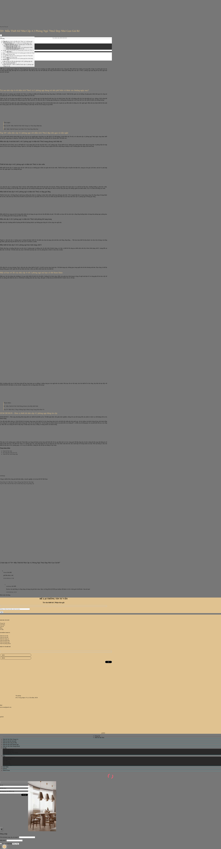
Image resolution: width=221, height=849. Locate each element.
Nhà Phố (8, 762)
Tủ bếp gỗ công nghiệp (12, 752)
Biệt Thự (8, 763)
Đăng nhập (15, 843)
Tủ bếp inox (9, 754)
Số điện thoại (3, 788)
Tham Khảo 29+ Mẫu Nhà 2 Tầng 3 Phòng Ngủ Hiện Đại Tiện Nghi (16, 482)
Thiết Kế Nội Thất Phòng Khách (11, 746)
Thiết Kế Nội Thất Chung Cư (10, 739)
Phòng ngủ (6, 26)
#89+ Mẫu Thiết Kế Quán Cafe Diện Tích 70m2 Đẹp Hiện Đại (21, 129)
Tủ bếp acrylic (9, 749)
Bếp (7, 760)
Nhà (3, 26)
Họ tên (1, 785)
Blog (4, 53)
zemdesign (8, 586)
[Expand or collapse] (0, 37)
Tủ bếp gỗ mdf (10, 751)
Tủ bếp (4, 50)
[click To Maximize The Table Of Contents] (1, 35)
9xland (5, 572)
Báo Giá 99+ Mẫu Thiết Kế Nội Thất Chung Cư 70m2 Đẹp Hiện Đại (23, 125)
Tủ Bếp (5, 748)
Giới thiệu (5, 54)
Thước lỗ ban (6, 770)
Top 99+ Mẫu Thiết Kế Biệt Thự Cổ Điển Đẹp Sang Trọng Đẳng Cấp (17, 483)
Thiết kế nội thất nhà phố (9, 741)
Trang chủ (97, 736)
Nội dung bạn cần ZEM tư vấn (7, 791)
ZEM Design (23, 445)
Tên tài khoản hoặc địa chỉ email (9, 837)
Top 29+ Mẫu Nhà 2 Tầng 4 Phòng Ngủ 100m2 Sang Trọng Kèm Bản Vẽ (24, 409)
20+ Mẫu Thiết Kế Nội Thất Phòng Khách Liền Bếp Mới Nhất (21, 406)
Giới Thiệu (5, 767)
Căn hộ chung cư (10, 757)
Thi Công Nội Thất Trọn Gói (10, 452)
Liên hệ (4, 56)
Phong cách (9, 765)
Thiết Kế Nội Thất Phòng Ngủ (10, 454)
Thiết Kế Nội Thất (7, 451)
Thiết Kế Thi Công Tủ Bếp (10, 742)
